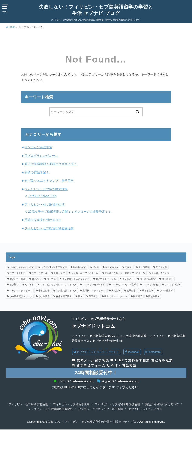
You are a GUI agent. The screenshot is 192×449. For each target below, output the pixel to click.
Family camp (79, 267)
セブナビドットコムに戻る (145, 409)
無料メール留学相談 (93, 360)
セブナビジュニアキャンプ (75, 278)
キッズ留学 (144, 267)
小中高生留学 (166, 290)
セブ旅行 (14, 284)
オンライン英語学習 (38, 147)
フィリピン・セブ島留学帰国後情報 (117, 404)
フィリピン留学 (172, 284)
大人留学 (115, 290)
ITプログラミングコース (41, 155)
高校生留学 (154, 296)
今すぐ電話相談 (124, 365)
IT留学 (95, 267)
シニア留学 (59, 273)
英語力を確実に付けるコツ (43, 219)
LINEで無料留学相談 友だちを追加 (144, 360)
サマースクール (39, 273)
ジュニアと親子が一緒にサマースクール (125, 273)
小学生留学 (44, 296)
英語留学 (93, 296)
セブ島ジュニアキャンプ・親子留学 (49, 180)
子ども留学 (147, 290)
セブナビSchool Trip (42, 196)
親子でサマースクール (115, 296)
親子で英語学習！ (37, 172)
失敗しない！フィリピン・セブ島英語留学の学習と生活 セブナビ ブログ (96, 10)
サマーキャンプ (17, 273)
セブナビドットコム (106, 278)
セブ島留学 (167, 278)
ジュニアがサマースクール (84, 273)
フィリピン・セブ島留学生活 (44, 204)
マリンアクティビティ (21, 290)
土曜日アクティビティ (93, 290)
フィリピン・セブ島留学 (123, 284)
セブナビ (51, 278)
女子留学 (131, 290)
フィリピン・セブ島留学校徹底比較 (49, 228)
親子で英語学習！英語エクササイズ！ (51, 164)
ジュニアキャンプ (161, 273)
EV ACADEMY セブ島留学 (53, 267)
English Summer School (22, 267)
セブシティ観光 (17, 278)
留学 (80, 296)
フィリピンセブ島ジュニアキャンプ (58, 284)
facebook (133, 351)
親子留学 (137, 296)
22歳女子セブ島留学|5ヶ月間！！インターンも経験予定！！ (69, 211)
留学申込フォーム (91, 365)
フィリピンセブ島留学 (93, 284)
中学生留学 (44, 290)
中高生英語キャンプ (66, 290)
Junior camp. (111, 267)
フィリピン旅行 (150, 284)
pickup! (128, 267)
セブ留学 (29, 284)
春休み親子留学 (64, 296)
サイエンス (161, 267)
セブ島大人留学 (148, 278)
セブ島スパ (128, 278)
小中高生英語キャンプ (21, 296)
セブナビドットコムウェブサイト (97, 351)
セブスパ (36, 278)
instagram (154, 351)
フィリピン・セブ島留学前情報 (46, 189)
